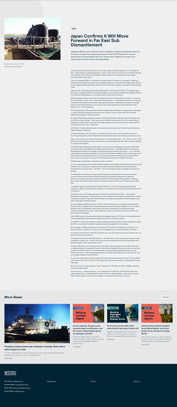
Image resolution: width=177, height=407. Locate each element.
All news (165, 297)
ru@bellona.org (19, 391)
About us (136, 381)
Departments (51, 381)
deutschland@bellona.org (22, 388)
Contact (93, 381)
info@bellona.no (18, 381)
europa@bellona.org (22, 384)
